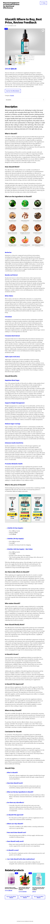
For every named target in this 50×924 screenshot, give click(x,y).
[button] (43, 30)
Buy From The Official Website (12, 90)
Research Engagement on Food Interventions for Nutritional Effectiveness (11, 5)
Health (12, 95)
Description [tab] (8, 99)
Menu (44, 3)
